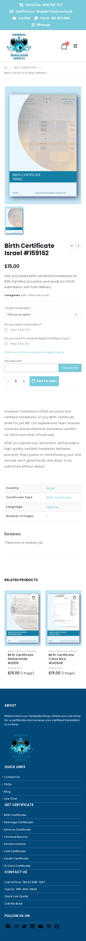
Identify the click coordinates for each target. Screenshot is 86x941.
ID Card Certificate (17, 866)
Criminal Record (15, 837)
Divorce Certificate (17, 829)
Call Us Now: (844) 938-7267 (24, 882)
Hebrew (52, 507)
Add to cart (47, 381)
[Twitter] (24, 926)
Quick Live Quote (16, 896)
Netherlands (35, 651)
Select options (33, 597)
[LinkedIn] (32, 926)
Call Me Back (13, 903)
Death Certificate (16, 858)
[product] (22, 618)
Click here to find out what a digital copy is (34, 352)
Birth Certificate (30, 295)
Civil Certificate (15, 851)
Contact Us (12, 777)
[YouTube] (40, 926)
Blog (7, 791)
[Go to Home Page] (5, 67)
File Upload (13, 361)
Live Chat (10, 799)
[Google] (57, 926)
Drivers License (15, 844)
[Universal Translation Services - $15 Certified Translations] (14, 46)
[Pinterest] (48, 926)
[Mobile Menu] (75, 46)
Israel (45, 295)
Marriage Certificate (18, 822)
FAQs (7, 784)
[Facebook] (8, 926)
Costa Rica (74, 651)
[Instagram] (16, 926)
